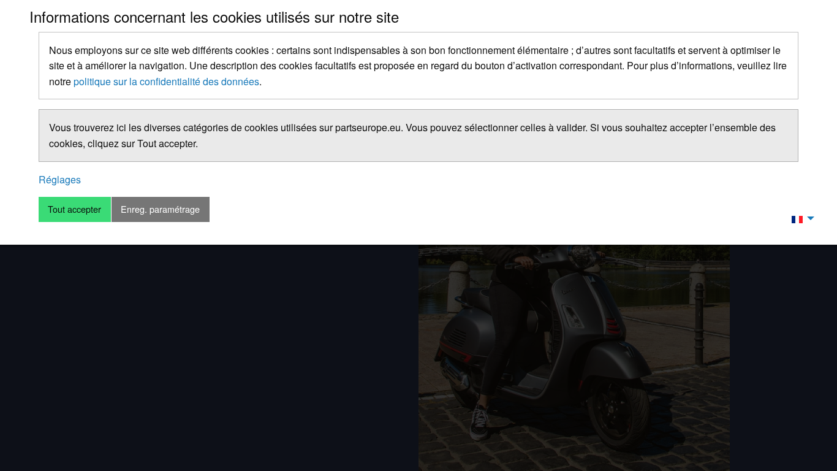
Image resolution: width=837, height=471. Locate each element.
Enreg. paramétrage (160, 208)
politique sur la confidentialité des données (166, 81)
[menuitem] (799, 218)
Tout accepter (74, 208)
